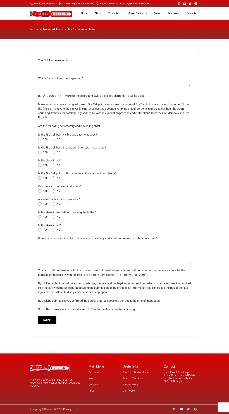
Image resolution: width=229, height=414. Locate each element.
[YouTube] (184, 3)
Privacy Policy (130, 384)
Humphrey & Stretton (41, 409)
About (92, 390)
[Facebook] (196, 3)
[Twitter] (190, 3)
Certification (129, 390)
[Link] (51, 13)
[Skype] (174, 409)
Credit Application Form (136, 372)
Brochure (94, 372)
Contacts (94, 384)
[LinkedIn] (179, 3)
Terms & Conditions (133, 378)
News (92, 378)
